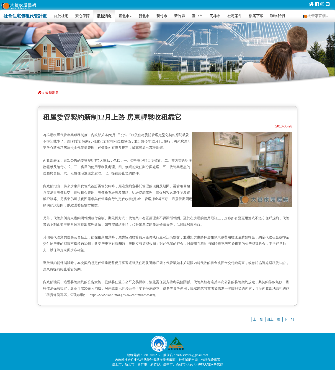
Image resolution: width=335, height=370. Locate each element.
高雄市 (215, 16)
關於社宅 (63, 16)
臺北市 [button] (124, 16)
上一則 (258, 319)
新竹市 (161, 16)
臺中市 (197, 16)
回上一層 (273, 319)
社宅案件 (234, 16)
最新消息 (104, 16)
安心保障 (82, 16)
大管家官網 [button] (316, 16)
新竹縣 (179, 16)
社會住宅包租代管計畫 (25, 15)
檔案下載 (256, 16)
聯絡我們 (277, 16)
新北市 (144, 16)
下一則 (289, 319)
